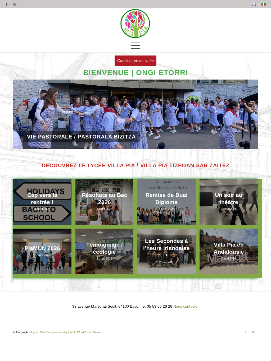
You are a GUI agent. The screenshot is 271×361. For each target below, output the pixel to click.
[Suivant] (246, 114)
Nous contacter (186, 306)
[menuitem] (254, 4)
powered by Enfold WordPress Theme (76, 332)
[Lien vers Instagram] (15, 4)
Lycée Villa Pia (40, 332)
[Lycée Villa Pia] (135, 23)
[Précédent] (25, 114)
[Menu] (136, 45)
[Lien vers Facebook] (7, 4)
